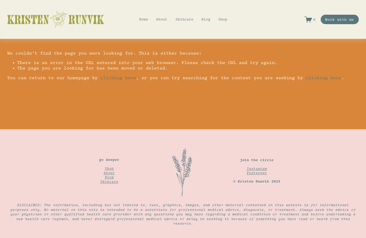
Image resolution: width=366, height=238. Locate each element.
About (161, 19)
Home (143, 19)
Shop (222, 19)
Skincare (184, 19)
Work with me (339, 19)
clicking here (118, 77)
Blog (205, 19)
